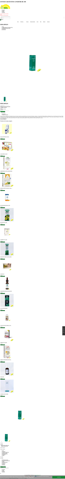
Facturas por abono (4, 462)
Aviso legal (3, 451)
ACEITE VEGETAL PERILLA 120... (5, 325)
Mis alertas (3, 464)
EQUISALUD (4, 118)
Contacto (1, 444)
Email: (5, 445)
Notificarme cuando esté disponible (5, 106)
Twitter (3, 10)
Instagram (3, 12)
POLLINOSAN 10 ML (3, 222)
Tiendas (3, 455)
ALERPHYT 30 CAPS (3, 239)
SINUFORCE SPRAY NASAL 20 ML (5, 256)
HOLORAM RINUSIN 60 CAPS (5, 205)
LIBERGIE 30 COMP (3, 342)
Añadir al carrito (3, 111)
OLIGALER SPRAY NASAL (4, 136)
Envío (3, 450)
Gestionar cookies (31, 477)
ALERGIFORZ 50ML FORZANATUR (6, 291)
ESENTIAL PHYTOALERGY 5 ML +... (6, 188)
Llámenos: (4, 446)
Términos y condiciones (5, 452)
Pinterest (3, 11)
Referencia (2, 119)
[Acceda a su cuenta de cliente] (0, 20)
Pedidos (3, 461)
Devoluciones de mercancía (6, 460)
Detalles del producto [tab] (5, 114)
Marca (1, 118)
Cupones (3, 463)
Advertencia (4, 454)
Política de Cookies (5, 453)
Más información (25, 477)
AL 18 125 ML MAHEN (3, 308)
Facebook (3, 469)
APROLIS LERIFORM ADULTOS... (5, 359)
